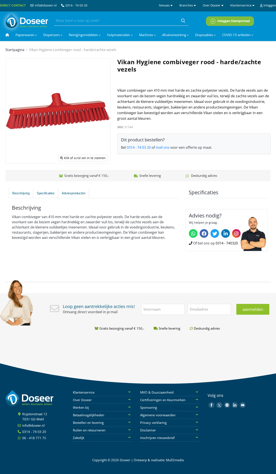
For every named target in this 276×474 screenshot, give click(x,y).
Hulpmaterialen (119, 35)
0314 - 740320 (227, 243)
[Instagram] (236, 233)
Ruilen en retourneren (89, 430)
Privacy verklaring (153, 422)
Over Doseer (212, 5)
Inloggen (269, 5)
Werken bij (81, 407)
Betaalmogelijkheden (88, 415)
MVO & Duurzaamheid (157, 392)
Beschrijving (21, 193)
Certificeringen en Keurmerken (162, 400)
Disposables (204, 35)
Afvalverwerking (174, 35)
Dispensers (52, 35)
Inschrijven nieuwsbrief (157, 438)
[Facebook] (204, 233)
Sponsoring (148, 407)
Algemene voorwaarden (158, 415)
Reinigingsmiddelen (84, 35)
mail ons (162, 147)
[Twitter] (214, 233)
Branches (186, 5)
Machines (146, 35)
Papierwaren (25, 35)
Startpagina (14, 49)
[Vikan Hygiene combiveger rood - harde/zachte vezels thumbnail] (29, 176)
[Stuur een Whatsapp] (193, 233)
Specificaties (46, 193)
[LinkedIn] (225, 233)
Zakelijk (78, 438)
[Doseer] (37, 398)
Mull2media (175, 460)
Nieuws (165, 5)
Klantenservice (241, 5)
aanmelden (253, 309)
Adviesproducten (73, 193)
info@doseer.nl (45, 5)
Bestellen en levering (88, 422)
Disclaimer (148, 430)
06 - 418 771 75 (33, 438)
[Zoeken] (183, 21)
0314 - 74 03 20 (76, 5)
